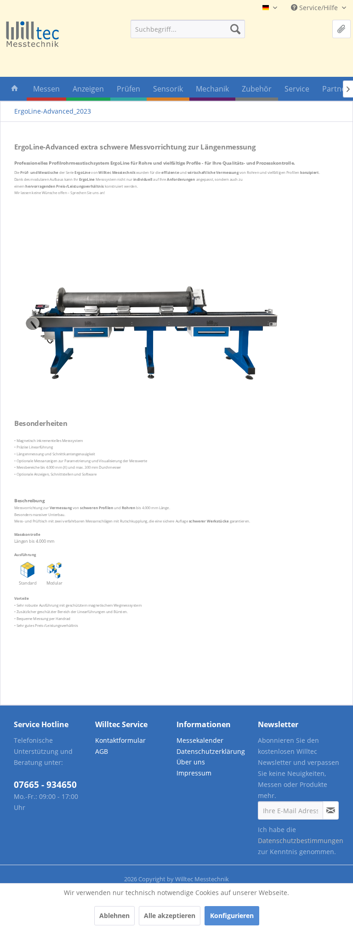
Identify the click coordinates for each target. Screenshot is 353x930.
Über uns (190, 762)
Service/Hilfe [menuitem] (318, 7)
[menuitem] (188, 29)
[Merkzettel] (341, 29)
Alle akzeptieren (169, 915)
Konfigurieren (232, 915)
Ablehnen (114, 915)
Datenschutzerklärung (210, 751)
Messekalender (199, 740)
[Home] (15, 90)
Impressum (193, 773)
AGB (101, 751)
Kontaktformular (120, 740)
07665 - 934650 (45, 785)
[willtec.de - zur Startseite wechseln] (32, 35)
